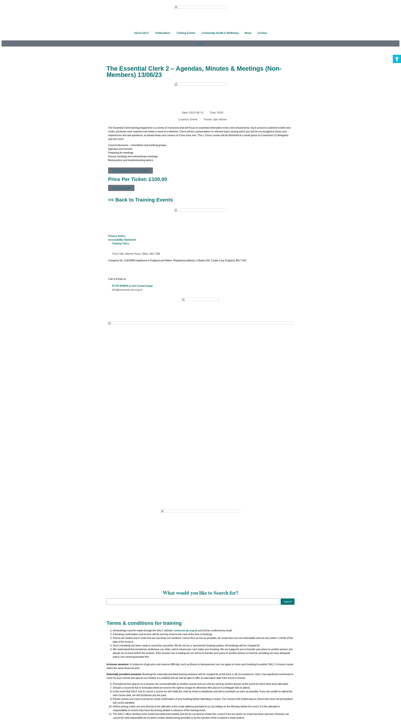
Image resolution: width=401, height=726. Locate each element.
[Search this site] (193, 601)
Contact (262, 33)
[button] (397, 59)
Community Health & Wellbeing (219, 33)
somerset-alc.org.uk (186, 630)
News (248, 33)
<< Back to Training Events (140, 200)
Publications (162, 33)
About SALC (141, 33)
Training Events (186, 33)
